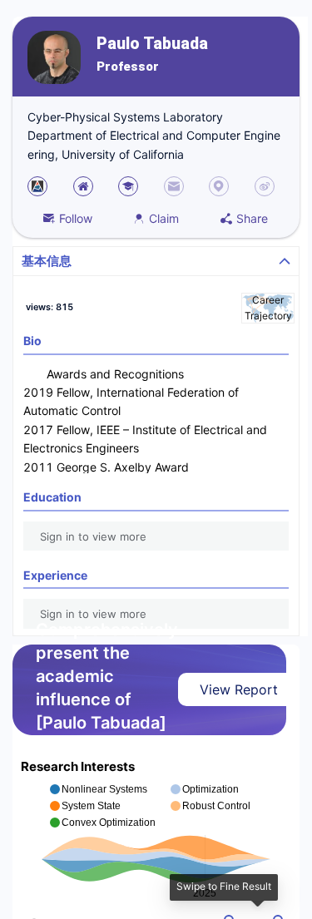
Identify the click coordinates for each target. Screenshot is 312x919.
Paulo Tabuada (152, 43)
